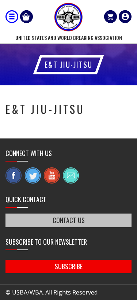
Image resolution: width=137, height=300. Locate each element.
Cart (110, 16)
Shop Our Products (26, 16)
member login (125, 16)
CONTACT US (69, 220)
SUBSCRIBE (69, 266)
